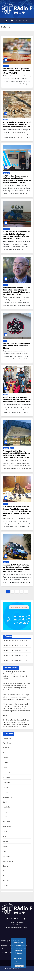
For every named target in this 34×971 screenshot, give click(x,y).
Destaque (6, 772)
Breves (5, 758)
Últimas (5, 886)
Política (6, 504)
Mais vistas (6, 822)
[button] (31, 20)
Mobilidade (7, 827)
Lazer (5, 817)
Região (5, 119)
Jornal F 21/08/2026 (9, 660)
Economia (6, 448)
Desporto (6, 562)
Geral (5, 340)
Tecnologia (6, 876)
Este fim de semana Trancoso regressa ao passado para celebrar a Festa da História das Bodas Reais (17, 399)
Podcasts (24, 20)
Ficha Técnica (17, 925)
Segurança (6, 173)
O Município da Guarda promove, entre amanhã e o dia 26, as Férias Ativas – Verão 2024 (16, 70)
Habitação (6, 807)
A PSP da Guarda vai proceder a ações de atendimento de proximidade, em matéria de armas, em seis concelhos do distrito (17, 179)
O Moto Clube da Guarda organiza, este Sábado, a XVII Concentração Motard (16, 345)
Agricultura (7, 743)
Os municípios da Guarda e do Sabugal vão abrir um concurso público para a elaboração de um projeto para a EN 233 (16, 697)
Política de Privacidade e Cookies (17, 927)
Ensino (5, 787)
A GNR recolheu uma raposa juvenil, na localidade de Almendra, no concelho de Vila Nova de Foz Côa (17, 124)
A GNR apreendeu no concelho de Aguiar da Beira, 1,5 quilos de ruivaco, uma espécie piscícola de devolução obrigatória (16, 235)
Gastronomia (7, 797)
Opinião (5, 832)
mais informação (18, 963)
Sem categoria (8, 861)
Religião (6, 285)
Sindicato (6, 866)
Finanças (6, 792)
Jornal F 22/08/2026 (9, 655)
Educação (6, 65)
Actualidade (7, 738)
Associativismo (8, 753)
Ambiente (6, 748)
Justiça (5, 812)
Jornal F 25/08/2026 (9, 645)
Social (5, 871)
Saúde (5, 851)
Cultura (5, 763)
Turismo (6, 881)
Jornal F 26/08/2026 (9, 641)
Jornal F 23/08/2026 (9, 650)
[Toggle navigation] (6, 20)
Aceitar (19, 966)
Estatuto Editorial (17, 922)
